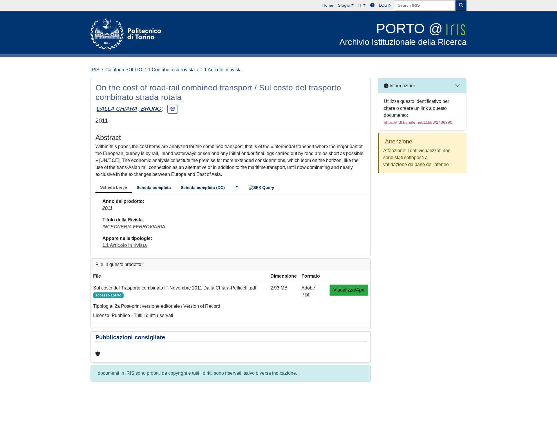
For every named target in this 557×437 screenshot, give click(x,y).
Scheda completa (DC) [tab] (203, 187)
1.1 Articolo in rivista (221, 69)
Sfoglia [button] (344, 5)
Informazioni (401, 85)
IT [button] (360, 5)
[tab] (237, 188)
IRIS (95, 69)
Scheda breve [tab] (113, 187)
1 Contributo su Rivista (171, 69)
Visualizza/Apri (348, 289)
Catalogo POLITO (123, 69)
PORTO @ (402, 34)
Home (327, 5)
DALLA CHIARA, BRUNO (129, 108)
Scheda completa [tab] (154, 187)
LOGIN (385, 5)
